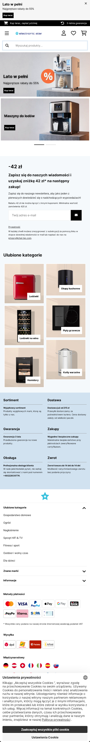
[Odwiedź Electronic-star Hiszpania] (47, 665)
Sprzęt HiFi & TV (13, 537)
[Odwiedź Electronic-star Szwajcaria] (22, 665)
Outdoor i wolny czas (15, 553)
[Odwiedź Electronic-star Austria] (14, 665)
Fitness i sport (11, 545)
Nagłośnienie (11, 530)
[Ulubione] (73, 33)
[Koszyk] (84, 33)
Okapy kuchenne (70, 288)
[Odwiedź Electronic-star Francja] (30, 665)
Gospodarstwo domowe (17, 515)
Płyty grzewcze (71, 330)
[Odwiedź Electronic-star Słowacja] (56, 665)
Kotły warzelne (71, 372)
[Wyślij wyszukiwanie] (7, 45)
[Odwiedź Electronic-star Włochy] (39, 665)
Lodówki (34, 296)
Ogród (6, 522)
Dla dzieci (9, 560)
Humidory (33, 380)
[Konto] (64, 33)
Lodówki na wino (29, 338)
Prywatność (14, 227)
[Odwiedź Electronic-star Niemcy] (5, 665)
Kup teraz (8, 15)
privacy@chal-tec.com (19, 238)
